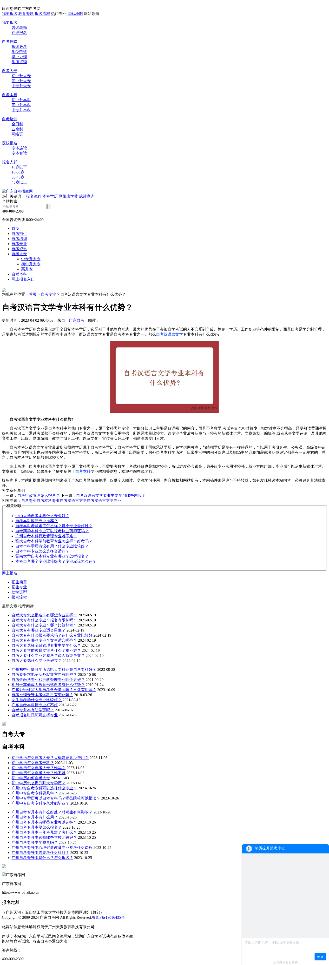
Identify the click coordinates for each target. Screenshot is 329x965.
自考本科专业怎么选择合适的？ (42, 551)
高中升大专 (21, 81)
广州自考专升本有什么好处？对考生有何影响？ (52, 812)
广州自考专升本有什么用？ (35, 817)
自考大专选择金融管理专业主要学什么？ (46, 645)
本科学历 (50, 196)
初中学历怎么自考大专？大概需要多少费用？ (50, 758)
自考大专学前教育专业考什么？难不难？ (46, 650)
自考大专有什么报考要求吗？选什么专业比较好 (52, 635)
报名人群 (9, 162)
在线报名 (19, 33)
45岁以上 (19, 182)
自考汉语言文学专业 (104, 501)
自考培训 (9, 119)
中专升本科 (21, 110)
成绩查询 (86, 196)
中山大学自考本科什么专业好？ (42, 516)
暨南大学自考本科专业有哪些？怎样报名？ (52, 556)
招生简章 (19, 582)
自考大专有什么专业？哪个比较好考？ (44, 625)
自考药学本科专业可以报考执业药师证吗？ (52, 531)
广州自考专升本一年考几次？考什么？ (44, 832)
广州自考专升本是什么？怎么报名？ (42, 858)
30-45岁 (18, 177)
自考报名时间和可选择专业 (35, 715)
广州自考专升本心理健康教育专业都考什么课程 (52, 847)
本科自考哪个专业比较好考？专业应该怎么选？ (55, 561)
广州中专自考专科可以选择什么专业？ (44, 788)
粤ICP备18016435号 (108, 917)
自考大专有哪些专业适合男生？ (39, 630)
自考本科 (9, 95)
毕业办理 (19, 57)
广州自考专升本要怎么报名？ (37, 827)
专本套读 (19, 153)
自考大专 (9, 71)
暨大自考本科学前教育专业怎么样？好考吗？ (53, 541)
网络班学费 (68, 196)
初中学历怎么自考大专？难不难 (39, 773)
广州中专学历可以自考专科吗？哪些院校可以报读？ (56, 798)
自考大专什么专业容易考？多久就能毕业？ (48, 655)
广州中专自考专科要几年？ (35, 793)
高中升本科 (21, 105)
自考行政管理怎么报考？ (38, 495)
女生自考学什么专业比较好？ (37, 700)
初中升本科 (21, 100)
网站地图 (75, 14)
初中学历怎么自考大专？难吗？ (39, 768)
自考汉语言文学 (73, 501)
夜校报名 (9, 143)
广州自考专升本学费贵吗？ (35, 842)
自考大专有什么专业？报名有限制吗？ (44, 620)
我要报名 (9, 14)
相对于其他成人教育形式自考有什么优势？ (48, 685)
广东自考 (76, 320)
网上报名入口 (23, 279)
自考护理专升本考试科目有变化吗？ (42, 695)
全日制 (17, 124)
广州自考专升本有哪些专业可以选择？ (44, 822)
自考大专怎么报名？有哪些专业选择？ (44, 615)
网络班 (17, 134)
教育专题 (26, 14)
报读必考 (19, 47)
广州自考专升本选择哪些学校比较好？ (44, 837)
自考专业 (19, 244)
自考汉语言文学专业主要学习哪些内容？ (110, 495)
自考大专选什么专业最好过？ (37, 661)
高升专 (27, 269)
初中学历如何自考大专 (31, 778)
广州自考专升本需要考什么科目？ (40, 853)
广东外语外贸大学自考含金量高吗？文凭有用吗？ (54, 690)
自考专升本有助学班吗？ (33, 710)
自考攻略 (9, 42)
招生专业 (19, 587)
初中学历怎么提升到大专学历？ (39, 783)
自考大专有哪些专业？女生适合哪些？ (44, 640)
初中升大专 (21, 76)
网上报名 (9, 573)
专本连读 (19, 148)
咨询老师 (19, 28)
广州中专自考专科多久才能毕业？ (40, 803)
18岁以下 (19, 167)
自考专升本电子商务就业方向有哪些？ (44, 674)
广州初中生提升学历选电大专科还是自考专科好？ (54, 669)
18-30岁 (18, 172)
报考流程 (19, 597)
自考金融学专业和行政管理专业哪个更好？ (48, 680)
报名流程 (42, 14)
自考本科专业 (48, 501)
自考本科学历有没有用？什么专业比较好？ (52, 546)
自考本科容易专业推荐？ (36, 521)
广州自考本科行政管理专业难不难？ (46, 536)
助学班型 (19, 592)
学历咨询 (19, 62)
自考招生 (19, 234)
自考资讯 (19, 249)
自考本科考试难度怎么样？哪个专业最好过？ (53, 526)
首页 (15, 228)
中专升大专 (21, 86)
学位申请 (19, 52)
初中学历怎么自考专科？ (33, 763)
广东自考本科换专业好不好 (35, 705)
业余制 (17, 129)
